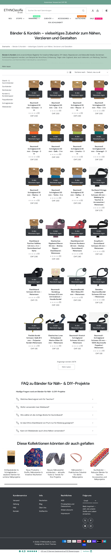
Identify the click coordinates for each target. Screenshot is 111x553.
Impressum (65, 513)
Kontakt (16, 511)
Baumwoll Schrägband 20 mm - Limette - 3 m (77, 150)
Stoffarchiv (43, 511)
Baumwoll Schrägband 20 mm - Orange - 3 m (34, 150)
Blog (40, 504)
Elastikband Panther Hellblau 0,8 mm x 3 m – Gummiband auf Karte (34, 246)
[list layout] (67, 72)
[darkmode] (105, 10)
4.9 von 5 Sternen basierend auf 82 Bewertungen (60, 551)
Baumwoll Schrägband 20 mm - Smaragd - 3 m (99, 150)
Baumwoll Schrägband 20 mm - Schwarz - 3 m (34, 106)
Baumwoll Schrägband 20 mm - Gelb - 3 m (56, 148)
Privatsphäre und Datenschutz (67, 505)
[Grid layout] (70, 72)
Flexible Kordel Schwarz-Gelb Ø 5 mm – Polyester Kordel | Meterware (34, 339)
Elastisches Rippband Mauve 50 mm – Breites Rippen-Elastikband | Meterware (56, 247)
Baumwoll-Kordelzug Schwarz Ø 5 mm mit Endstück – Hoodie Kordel (56, 294)
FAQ (14, 508)
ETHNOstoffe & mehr (48, 542)
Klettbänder (6, 90)
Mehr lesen (6, 66)
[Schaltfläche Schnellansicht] (41, 83)
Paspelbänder (7, 100)
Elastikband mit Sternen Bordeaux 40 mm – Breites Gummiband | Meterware (77, 246)
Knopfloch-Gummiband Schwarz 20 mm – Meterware (98, 244)
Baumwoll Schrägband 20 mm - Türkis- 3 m (55, 192)
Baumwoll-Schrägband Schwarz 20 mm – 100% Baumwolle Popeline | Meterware (98, 341)
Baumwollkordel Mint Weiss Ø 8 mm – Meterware (77, 292)
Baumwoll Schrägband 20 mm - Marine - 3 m (34, 194)
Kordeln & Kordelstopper (7, 95)
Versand (16, 500)
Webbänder (6, 107)
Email (86, 501)
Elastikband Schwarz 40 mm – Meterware (34, 292)
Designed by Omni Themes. (45, 544)
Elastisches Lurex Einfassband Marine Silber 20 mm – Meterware (55, 339)
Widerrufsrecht (67, 510)
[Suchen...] (83, 10)
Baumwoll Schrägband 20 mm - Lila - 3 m (55, 105)
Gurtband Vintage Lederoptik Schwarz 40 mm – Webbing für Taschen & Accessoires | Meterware (98, 197)
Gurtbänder (6, 86)
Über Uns (42, 508)
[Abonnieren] (95, 501)
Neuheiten (43, 500)
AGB (62, 500)
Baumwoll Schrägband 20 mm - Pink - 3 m (99, 105)
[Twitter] (85, 520)
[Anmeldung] (92, 10)
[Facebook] (90, 520)
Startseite (6, 46)
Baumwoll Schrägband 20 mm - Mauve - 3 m (77, 106)
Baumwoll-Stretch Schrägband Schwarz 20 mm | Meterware (77, 339)
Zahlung (16, 504)
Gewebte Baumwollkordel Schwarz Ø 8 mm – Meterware (99, 293)
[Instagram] (90, 526)
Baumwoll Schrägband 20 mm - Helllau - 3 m (77, 194)
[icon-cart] (97, 10)
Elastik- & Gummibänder (8, 82)
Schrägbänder (7, 103)
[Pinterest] (85, 526)
